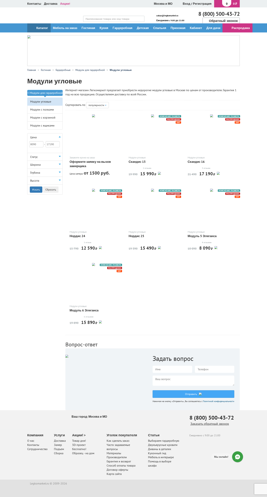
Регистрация (202, 3)
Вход (186, 3)
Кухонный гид (157, 453)
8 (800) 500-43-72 (219, 13)
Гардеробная (122, 28)
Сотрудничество (37, 449)
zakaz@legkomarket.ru (167, 15)
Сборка (58, 453)
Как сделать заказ (118, 440)
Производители (117, 457)
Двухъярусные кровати (162, 445)
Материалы (114, 453)
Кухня (104, 28)
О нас (30, 440)
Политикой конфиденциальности (218, 401)
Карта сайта (114, 474)
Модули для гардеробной (46, 93)
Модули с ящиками (42, 125)
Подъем (59, 449)
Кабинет (196, 28)
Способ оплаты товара (121, 465)
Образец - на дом (83, 453)
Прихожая (178, 28)
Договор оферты (117, 469)
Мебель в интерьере (161, 457)
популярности (96, 105)
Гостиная (88, 28)
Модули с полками (42, 109)
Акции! (65, 3)
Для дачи (213, 28)
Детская (143, 28)
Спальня (159, 28)
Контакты (34, 3)
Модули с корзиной (42, 117)
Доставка (50, 3)
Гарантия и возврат (119, 461)
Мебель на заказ (65, 28)
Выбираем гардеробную (163, 440)
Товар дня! (79, 440)
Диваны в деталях (159, 449)
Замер (58, 445)
